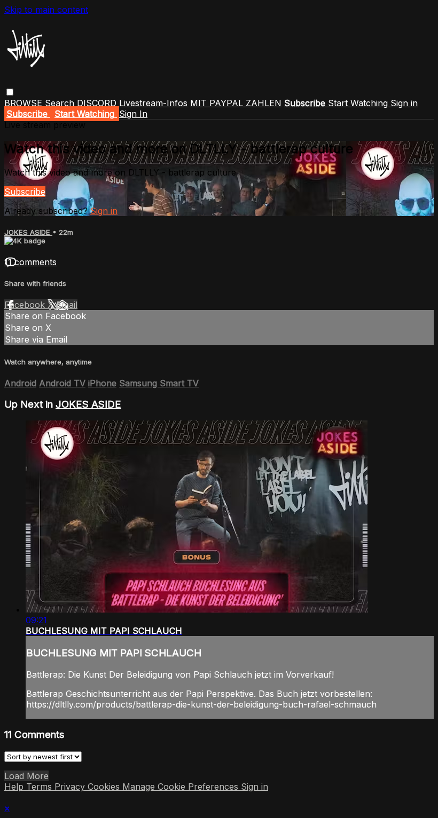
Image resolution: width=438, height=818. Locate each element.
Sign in (404, 103)
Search (61, 103)
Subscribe (24, 191)
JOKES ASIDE (28, 232)
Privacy (71, 786)
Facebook (26, 304)
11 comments (30, 262)
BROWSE (24, 103)
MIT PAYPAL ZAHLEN (235, 103)
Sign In (133, 113)
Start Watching (359, 103)
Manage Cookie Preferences (181, 786)
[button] (9, 92)
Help (15, 786)
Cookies (105, 786)
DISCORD (96, 103)
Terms (40, 786)
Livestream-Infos (153, 103)
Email (66, 304)
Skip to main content (46, 9)
